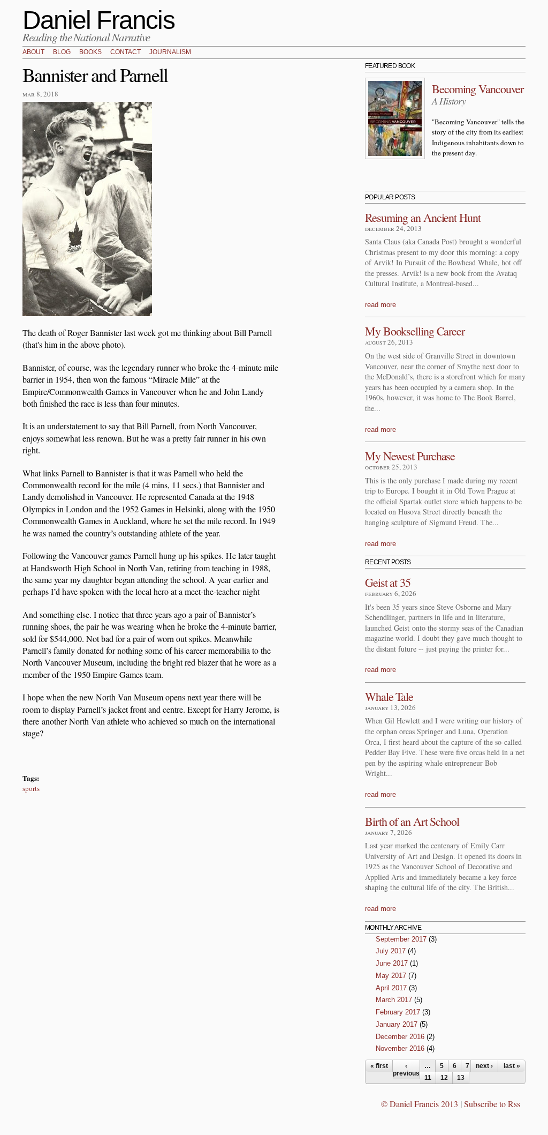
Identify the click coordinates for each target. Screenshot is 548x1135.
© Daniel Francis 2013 (419, 1103)
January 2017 (396, 1024)
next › (484, 1066)
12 (444, 1077)
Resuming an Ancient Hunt (423, 217)
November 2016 (400, 1048)
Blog (62, 52)
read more (380, 305)
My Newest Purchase (410, 456)
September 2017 (401, 939)
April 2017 (391, 988)
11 (427, 1077)
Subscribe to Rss (492, 1103)
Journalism (170, 52)
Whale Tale (389, 696)
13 (461, 1077)
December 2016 (400, 1037)
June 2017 (392, 963)
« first (379, 1066)
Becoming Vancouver (477, 88)
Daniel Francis (98, 20)
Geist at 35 (387, 582)
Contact (125, 52)
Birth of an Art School (412, 821)
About (33, 52)
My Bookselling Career (415, 331)
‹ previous (406, 1069)
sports (31, 788)
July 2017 (391, 951)
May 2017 (391, 976)
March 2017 (394, 1000)
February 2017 (398, 1012)
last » (512, 1066)
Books (90, 52)
